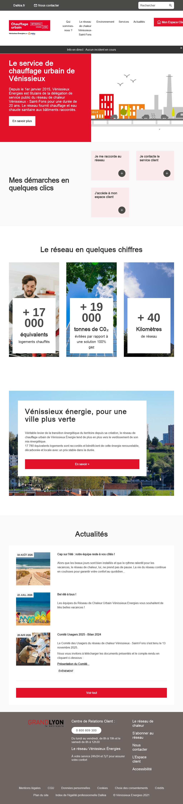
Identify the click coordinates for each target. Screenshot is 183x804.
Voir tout (91, 692)
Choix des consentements (131, 788)
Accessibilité (142, 769)
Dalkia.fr (19, 5)
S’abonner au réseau (143, 735)
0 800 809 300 (86, 730)
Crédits (159, 788)
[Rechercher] (156, 5)
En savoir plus (22, 121)
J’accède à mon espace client (106, 195)
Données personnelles (75, 788)
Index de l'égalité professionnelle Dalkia (81, 795)
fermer (181, 48)
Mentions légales (30, 788)
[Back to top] (168, 791)
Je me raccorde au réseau (108, 158)
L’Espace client (139, 759)
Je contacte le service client (150, 158)
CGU (51, 788)
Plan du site (40, 795)
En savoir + (82, 464)
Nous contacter (48, 5)
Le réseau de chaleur (142, 723)
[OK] (170, 5)
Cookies (102, 788)
